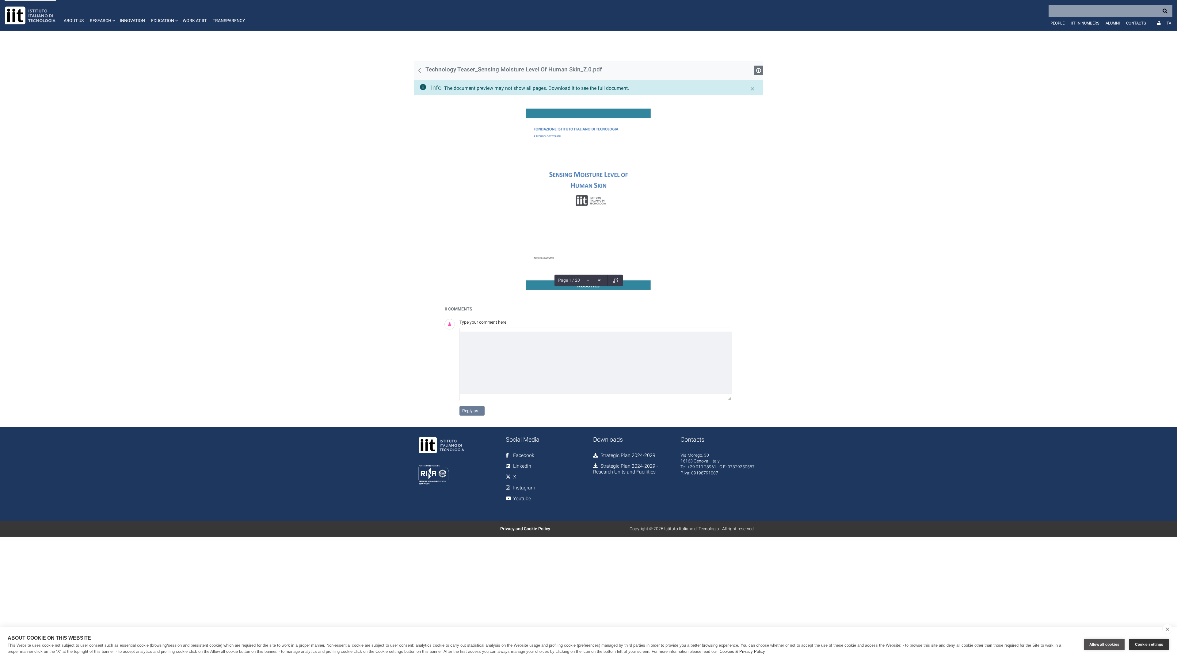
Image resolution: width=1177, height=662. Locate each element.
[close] (1167, 629)
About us (74, 20)
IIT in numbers (1085, 23)
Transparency (229, 20)
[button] (102, 15)
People (1057, 23)
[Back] (419, 70)
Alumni (1113, 23)
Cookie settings (1149, 644)
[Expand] (616, 280)
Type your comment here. (483, 322)
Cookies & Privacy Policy (742, 651)
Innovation (132, 20)
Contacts (1136, 23)
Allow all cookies (1104, 644)
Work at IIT (195, 20)
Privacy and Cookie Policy (525, 528)
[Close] (752, 89)
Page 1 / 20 (569, 280)
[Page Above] (588, 280)
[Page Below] (599, 280)
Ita (1168, 23)
